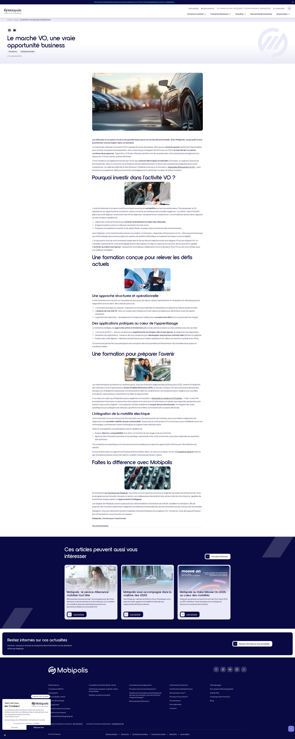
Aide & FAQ (173, 734)
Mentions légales (111, 734)
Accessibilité (184, 734)
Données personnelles (140, 734)
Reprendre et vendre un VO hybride (167, 398)
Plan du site (125, 734)
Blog (16, 20)
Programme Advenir (184, 451)
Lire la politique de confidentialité (16, 720)
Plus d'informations (100, 525)
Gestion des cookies (158, 734)
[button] (5, 735)
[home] (13, 11)
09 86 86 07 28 (265, 8)
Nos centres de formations (261, 14)
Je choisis (14, 727)
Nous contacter (209, 8)
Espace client (280, 8)
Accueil (9, 20)
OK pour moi (38, 727)
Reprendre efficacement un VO (181, 167)
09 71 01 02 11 (238, 8)
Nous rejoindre (193, 8)
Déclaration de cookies (37, 720)
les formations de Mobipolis (116, 493)
